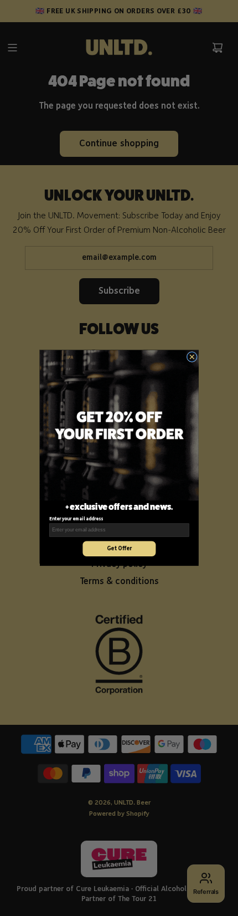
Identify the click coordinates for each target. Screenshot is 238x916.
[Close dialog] (191, 356)
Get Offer (119, 549)
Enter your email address (75, 519)
